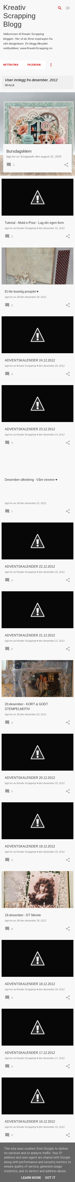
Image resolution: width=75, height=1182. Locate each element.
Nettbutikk (11, 64)
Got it (50, 1178)
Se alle (9, 85)
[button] (66, 165)
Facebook (34, 64)
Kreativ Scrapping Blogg (19, 15)
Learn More (31, 1178)
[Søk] (59, 8)
